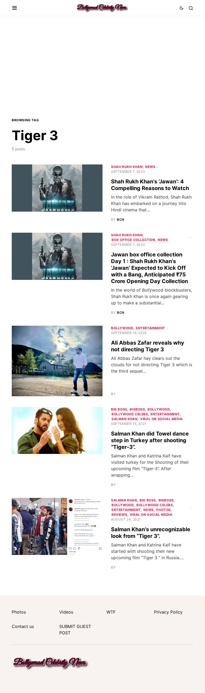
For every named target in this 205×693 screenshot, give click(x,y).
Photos (163, 510)
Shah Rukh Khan (127, 167)
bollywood (122, 328)
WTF (111, 612)
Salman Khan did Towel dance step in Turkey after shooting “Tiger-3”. (150, 440)
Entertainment (150, 328)
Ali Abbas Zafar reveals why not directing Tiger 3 (147, 346)
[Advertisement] (102, 66)
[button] (14, 8)
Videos (66, 612)
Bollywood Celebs (130, 414)
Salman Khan (125, 419)
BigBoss (137, 409)
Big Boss (119, 409)
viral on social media (161, 419)
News (150, 167)
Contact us (23, 626)
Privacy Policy (168, 612)
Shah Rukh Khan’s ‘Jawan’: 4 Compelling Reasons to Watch (150, 184)
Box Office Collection (133, 240)
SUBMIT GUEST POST (75, 629)
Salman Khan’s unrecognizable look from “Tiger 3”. (150, 532)
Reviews (119, 515)
